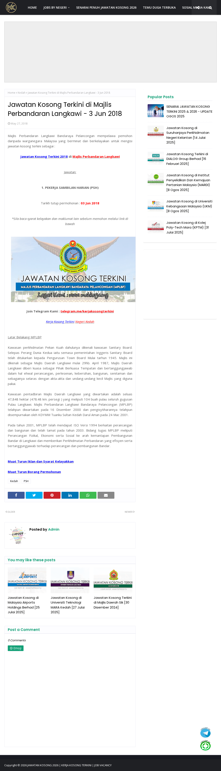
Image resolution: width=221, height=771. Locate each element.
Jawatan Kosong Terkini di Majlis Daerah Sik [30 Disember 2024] (113, 602)
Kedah (21, 93)
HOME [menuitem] (32, 7)
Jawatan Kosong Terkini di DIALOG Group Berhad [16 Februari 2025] (187, 159)
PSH (26, 481)
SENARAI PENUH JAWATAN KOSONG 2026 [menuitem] (106, 7)
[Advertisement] (110, 52)
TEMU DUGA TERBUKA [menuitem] (159, 7)
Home (11, 93)
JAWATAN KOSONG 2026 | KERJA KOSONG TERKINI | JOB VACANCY (69, 765)
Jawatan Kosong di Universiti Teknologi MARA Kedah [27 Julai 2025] (68, 605)
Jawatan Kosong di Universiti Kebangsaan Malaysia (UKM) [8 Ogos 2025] (189, 206)
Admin (53, 529)
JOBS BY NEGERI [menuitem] (55, 7)
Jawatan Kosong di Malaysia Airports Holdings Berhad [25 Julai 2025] (24, 605)
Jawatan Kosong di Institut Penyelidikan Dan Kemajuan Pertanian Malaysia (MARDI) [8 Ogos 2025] (188, 182)
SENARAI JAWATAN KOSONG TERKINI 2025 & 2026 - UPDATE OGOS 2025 (189, 111)
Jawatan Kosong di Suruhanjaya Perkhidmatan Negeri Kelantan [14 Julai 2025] (187, 135)
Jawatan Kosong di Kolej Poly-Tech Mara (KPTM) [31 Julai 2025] (187, 227)
